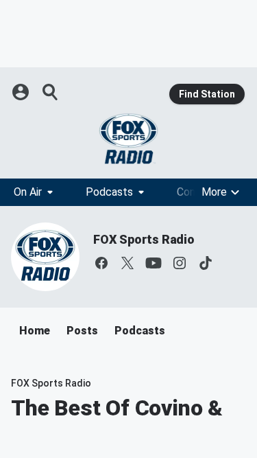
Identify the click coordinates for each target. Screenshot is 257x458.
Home (34, 330)
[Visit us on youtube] (153, 263)
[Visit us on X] (127, 263)
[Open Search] (50, 92)
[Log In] (22, 92)
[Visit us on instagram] (179, 263)
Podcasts (109, 191)
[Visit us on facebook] (101, 263)
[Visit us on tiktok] (205, 263)
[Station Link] (128, 138)
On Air (28, 191)
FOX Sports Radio (144, 239)
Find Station (207, 94)
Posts (82, 330)
